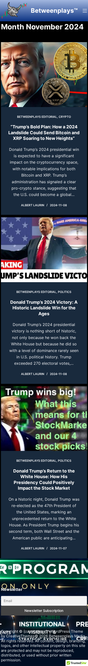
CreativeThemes (20, 636)
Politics (64, 292)
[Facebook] (3, 567)
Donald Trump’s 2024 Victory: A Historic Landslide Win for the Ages (43, 308)
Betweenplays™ (54, 10)
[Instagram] (17, 567)
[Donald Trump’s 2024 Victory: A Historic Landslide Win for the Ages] (44, 249)
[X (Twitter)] (10, 567)
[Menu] (85, 11)
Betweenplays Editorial (37, 117)
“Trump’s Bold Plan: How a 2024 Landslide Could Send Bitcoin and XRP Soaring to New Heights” (43, 132)
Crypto (65, 117)
